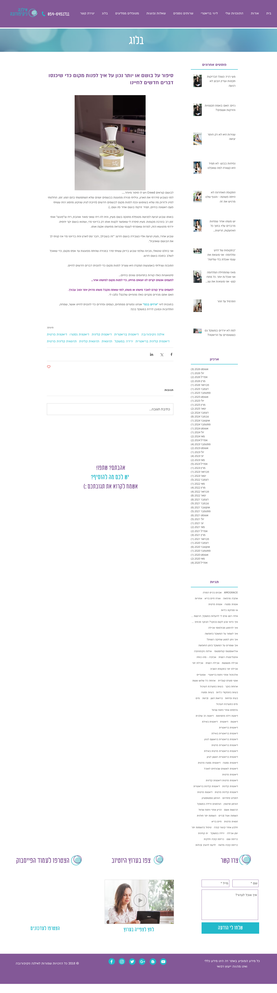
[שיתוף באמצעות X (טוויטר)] (161, 354)
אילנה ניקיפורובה (152, 334)
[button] (183, 13)
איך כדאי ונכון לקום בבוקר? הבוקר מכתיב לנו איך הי (214, 622)
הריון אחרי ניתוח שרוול (210, 809)
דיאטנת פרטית (204, 792)
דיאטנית (224, 721)
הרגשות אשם (231, 809)
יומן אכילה (232, 833)
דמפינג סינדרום (230, 798)
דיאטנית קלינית (102, 334)
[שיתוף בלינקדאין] (152, 354)
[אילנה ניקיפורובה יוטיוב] (163, 961)
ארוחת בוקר (231, 686)
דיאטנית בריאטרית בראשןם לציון (221, 739)
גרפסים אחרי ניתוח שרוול (225, 710)
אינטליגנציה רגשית (228, 657)
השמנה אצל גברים (228, 815)
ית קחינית (203, 833)
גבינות (205, 698)
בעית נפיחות (231, 698)
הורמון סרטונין (231, 804)
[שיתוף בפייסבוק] (171, 354)
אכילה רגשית (212, 663)
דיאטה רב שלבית (205, 715)
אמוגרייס (201, 674)
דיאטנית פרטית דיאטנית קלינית (222, 780)
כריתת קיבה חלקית (214, 839)
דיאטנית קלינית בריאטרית (152, 341)
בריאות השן (217, 698)
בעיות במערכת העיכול (211, 686)
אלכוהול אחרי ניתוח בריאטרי (223, 674)
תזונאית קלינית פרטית (62, 341)
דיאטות (234, 721)
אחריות (198, 598)
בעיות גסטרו (207, 692)
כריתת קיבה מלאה (228, 845)
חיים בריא (217, 821)
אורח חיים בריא (213, 598)
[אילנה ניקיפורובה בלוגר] (152, 961)
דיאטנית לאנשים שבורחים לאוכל (221, 768)
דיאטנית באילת (210, 721)
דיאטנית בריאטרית (126, 334)
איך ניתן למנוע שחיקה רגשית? (222, 639)
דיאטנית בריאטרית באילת (225, 733)
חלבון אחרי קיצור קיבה (226, 827)
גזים (198, 698)
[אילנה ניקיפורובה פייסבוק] (111, 961)
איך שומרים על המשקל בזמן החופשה (218, 645)
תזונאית (107, 341)
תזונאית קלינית (89, 341)
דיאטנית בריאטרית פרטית (225, 745)
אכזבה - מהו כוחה (206, 657)
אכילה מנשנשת (230, 663)
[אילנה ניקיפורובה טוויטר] (132, 961)
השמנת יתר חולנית (206, 815)
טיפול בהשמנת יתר (202, 827)
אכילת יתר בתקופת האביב (224, 669)
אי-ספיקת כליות (229, 610)
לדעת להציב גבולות (205, 845)
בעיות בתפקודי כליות (227, 692)
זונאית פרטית (231, 821)
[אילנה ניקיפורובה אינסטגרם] (121, 961)
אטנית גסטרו (231, 604)
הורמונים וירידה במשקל (209, 804)
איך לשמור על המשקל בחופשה (221, 633)
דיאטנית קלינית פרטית (226, 792)
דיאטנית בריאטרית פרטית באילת (221, 751)
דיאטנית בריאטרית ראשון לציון (222, 757)
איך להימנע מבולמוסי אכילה (223, 627)
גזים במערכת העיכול (227, 704)
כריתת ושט (232, 839)
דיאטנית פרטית (57, 334)
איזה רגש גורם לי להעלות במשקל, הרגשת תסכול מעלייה (214, 616)
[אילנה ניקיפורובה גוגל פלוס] (142, 961)
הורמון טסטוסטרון (211, 798)
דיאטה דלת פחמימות (227, 715)
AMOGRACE (231, 592)
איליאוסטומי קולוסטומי (226, 651)
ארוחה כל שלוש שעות (204, 680)
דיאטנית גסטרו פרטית (209, 762)
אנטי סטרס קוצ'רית (228, 680)
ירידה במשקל (124, 341)
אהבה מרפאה (230, 598)
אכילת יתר (197, 663)
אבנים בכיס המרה (212, 592)
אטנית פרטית (215, 604)
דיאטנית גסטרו (79, 334)
